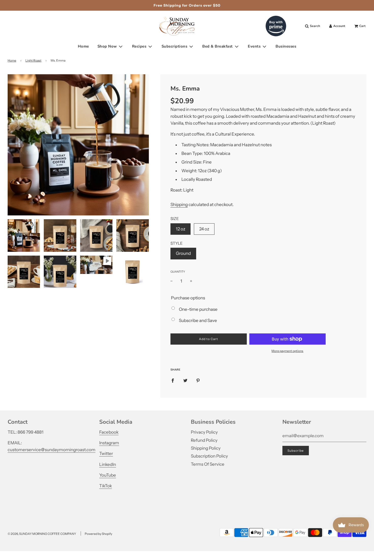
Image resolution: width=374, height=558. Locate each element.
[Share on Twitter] (185, 380)
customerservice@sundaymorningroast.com (51, 449)
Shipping (179, 204)
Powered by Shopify (98, 534)
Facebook (109, 432)
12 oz (180, 228)
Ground (183, 253)
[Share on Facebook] (173, 380)
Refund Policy (204, 440)
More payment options (287, 351)
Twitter (106, 453)
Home (83, 46)
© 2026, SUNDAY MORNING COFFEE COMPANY (42, 534)
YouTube (107, 475)
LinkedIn (107, 464)
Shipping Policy (206, 448)
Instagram (109, 442)
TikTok (105, 485)
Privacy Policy (204, 432)
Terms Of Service (207, 464)
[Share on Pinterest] (198, 380)
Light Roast (33, 60)
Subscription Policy (209, 456)
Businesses (286, 46)
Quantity (177, 271)
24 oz (204, 228)
